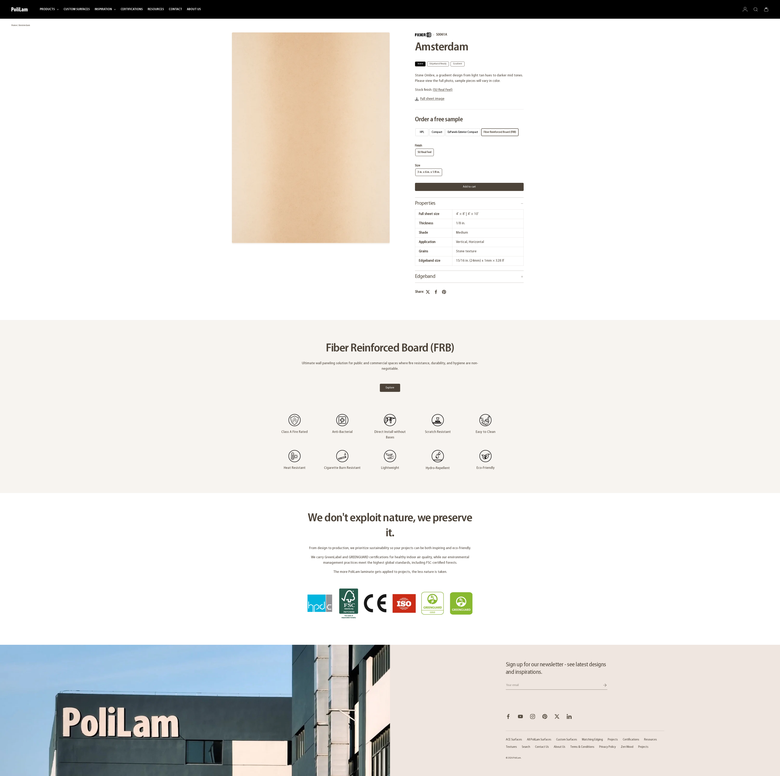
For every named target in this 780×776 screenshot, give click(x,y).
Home (14, 25)
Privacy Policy (607, 747)
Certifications (631, 739)
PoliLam (517, 758)
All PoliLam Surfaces (539, 739)
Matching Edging (592, 739)
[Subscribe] (602, 685)
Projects (613, 739)
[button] (766, 9)
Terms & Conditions (582, 747)
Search (526, 747)
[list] (311, 138)
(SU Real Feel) (443, 90)
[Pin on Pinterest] (444, 292)
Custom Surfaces (566, 739)
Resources (650, 739)
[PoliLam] (195, 710)
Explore (390, 387)
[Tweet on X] (428, 292)
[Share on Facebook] (436, 292)
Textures (511, 747)
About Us (559, 747)
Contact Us (542, 747)
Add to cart (469, 186)
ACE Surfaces (514, 739)
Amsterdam (24, 25)
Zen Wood (627, 747)
